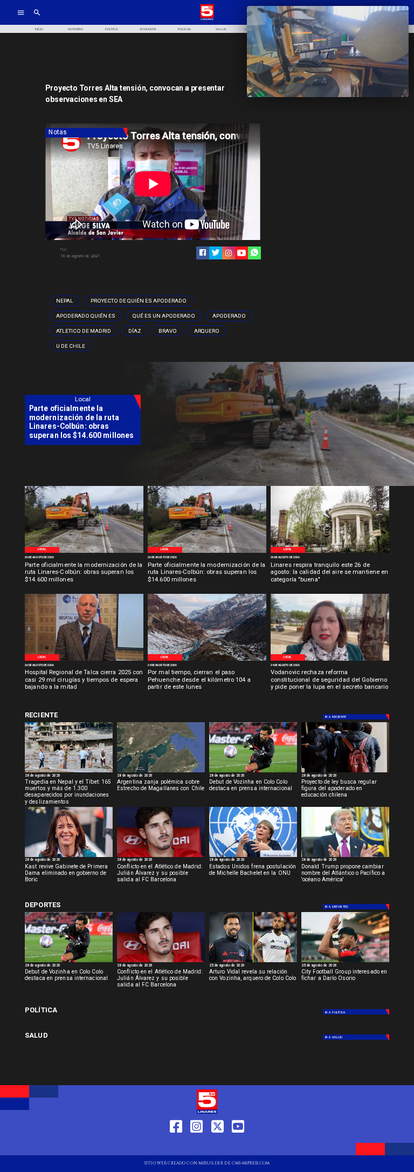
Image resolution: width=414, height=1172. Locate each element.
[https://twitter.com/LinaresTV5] (217, 1145)
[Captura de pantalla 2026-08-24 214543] (330, 660)
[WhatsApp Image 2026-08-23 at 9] (207, 660)
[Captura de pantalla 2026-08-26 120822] (84, 552)
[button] (65, 301)
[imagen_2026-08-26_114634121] (84, 660)
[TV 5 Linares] (37, 19)
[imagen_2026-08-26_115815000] (330, 552)
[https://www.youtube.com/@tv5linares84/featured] (241, 253)
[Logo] (207, 19)
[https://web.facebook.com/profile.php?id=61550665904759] (176, 1145)
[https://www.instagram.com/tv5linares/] (228, 253)
